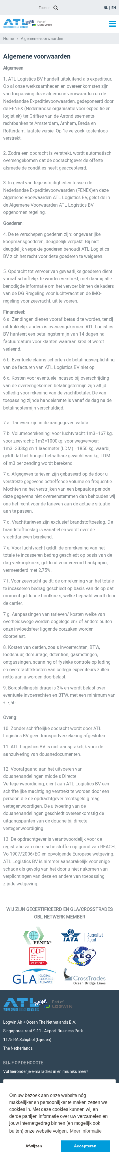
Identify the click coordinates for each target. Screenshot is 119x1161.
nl (106, 8)
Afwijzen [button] (33, 1146)
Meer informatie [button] (86, 1131)
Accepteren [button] (85, 1146)
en (113, 8)
